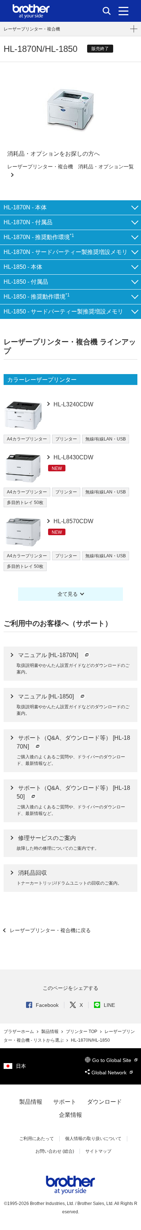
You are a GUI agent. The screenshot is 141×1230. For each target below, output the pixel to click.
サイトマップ (98, 1151)
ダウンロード (104, 1102)
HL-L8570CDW (72, 521)
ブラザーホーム (19, 1031)
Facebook (47, 1005)
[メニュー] (123, 11)
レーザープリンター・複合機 (32, 29)
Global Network (109, 1072)
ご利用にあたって (36, 1138)
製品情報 (50, 1031)
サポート (64, 1102)
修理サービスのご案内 (47, 838)
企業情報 (70, 1115)
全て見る (67, 594)
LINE (109, 1005)
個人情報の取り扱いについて (93, 1138)
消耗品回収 (32, 873)
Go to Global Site (112, 1060)
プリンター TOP (82, 1031)
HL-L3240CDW (72, 404)
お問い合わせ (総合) (54, 1151)
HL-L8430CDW (72, 457)
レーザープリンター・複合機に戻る (49, 930)
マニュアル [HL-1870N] (49, 655)
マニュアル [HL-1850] (46, 696)
